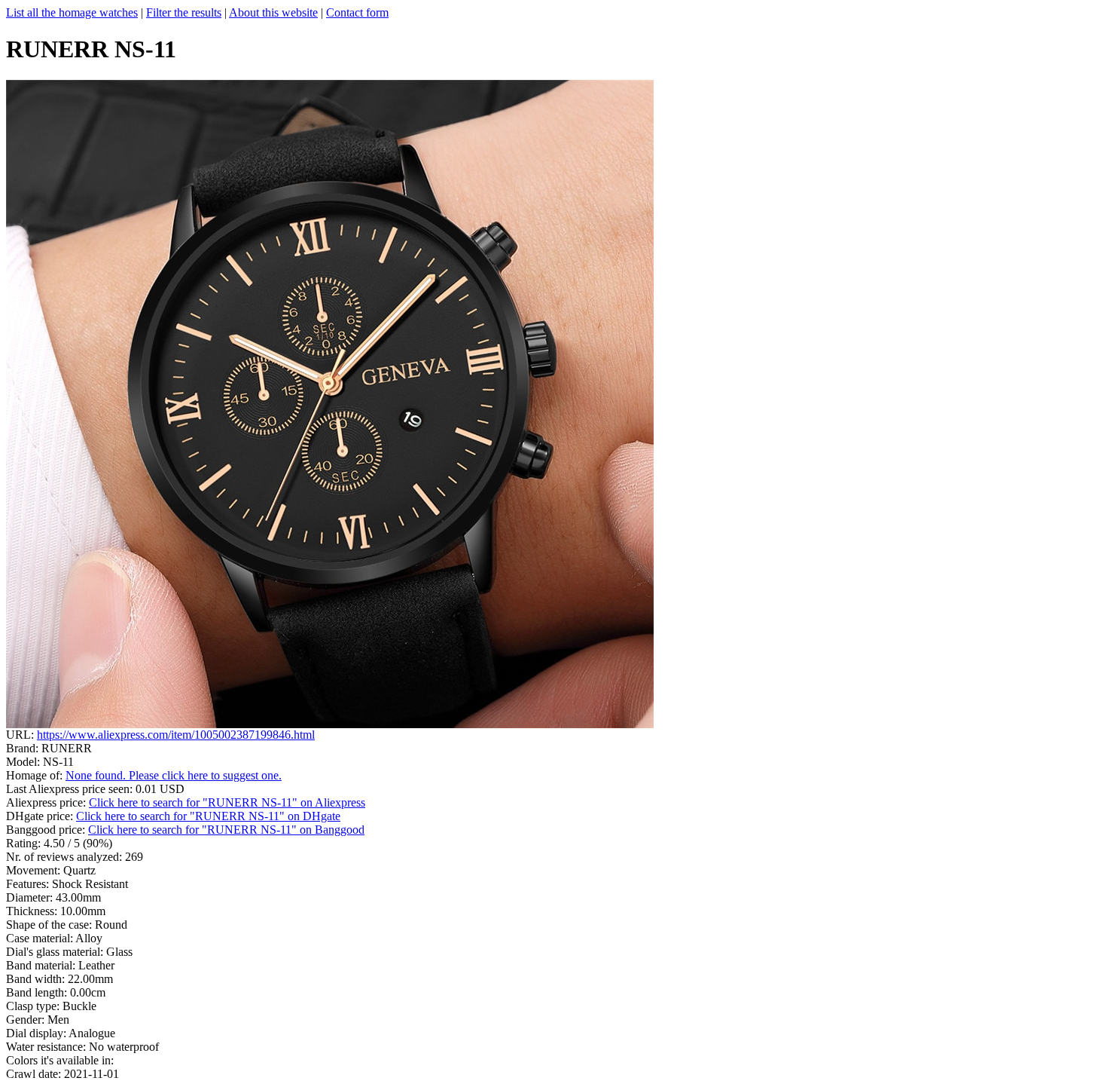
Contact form (357, 12)
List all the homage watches (72, 12)
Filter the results (183, 12)
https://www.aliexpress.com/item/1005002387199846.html (176, 734)
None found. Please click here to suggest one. (174, 775)
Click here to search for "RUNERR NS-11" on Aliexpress (227, 802)
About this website (273, 12)
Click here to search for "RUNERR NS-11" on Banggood (226, 829)
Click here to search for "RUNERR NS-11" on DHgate (208, 816)
